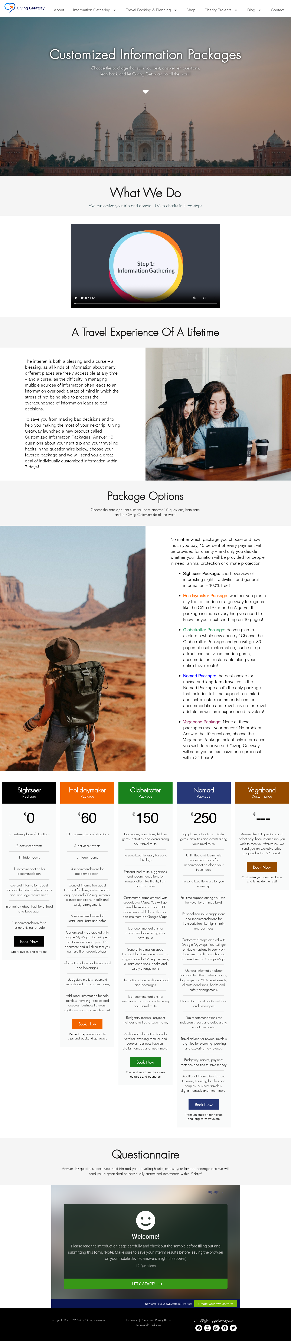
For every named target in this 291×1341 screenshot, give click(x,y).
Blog (251, 9)
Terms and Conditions (148, 1325)
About (59, 9)
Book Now (29, 941)
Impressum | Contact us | (140, 1320)
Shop (191, 9)
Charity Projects (218, 9)
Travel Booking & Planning (148, 9)
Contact (277, 9)
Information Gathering (91, 9)
